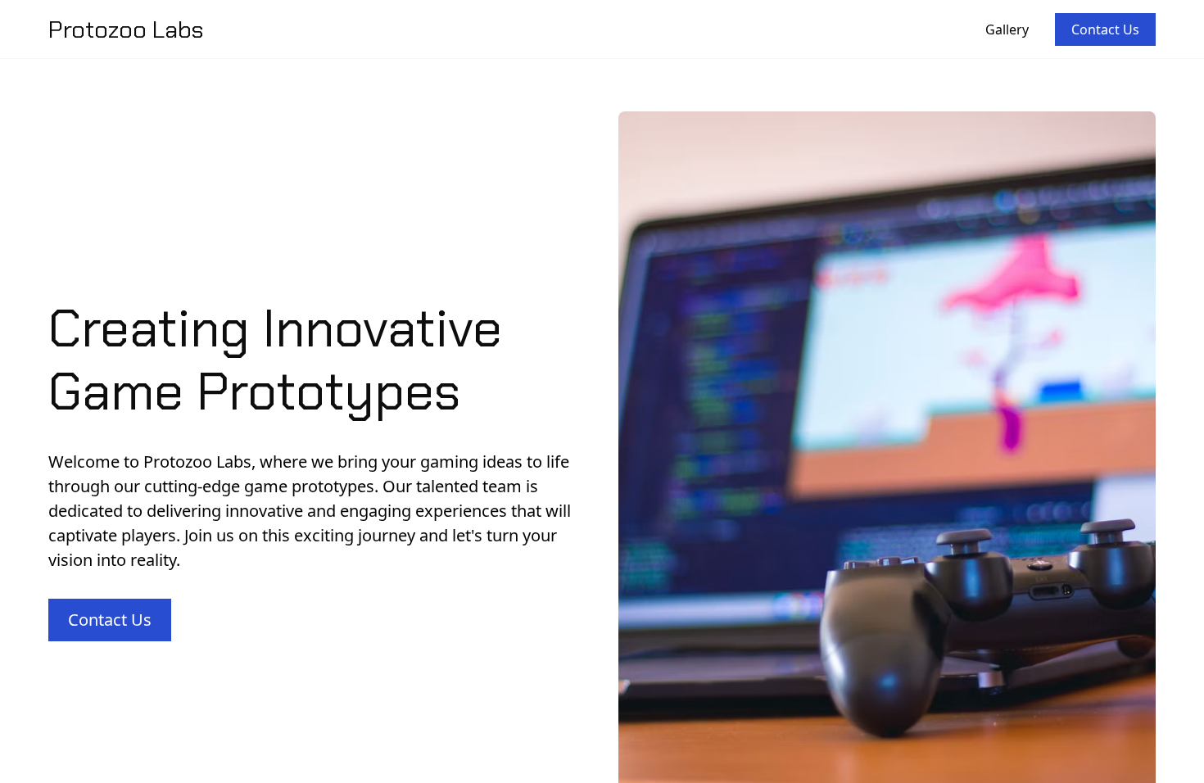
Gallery (1007, 29)
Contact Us (1105, 29)
